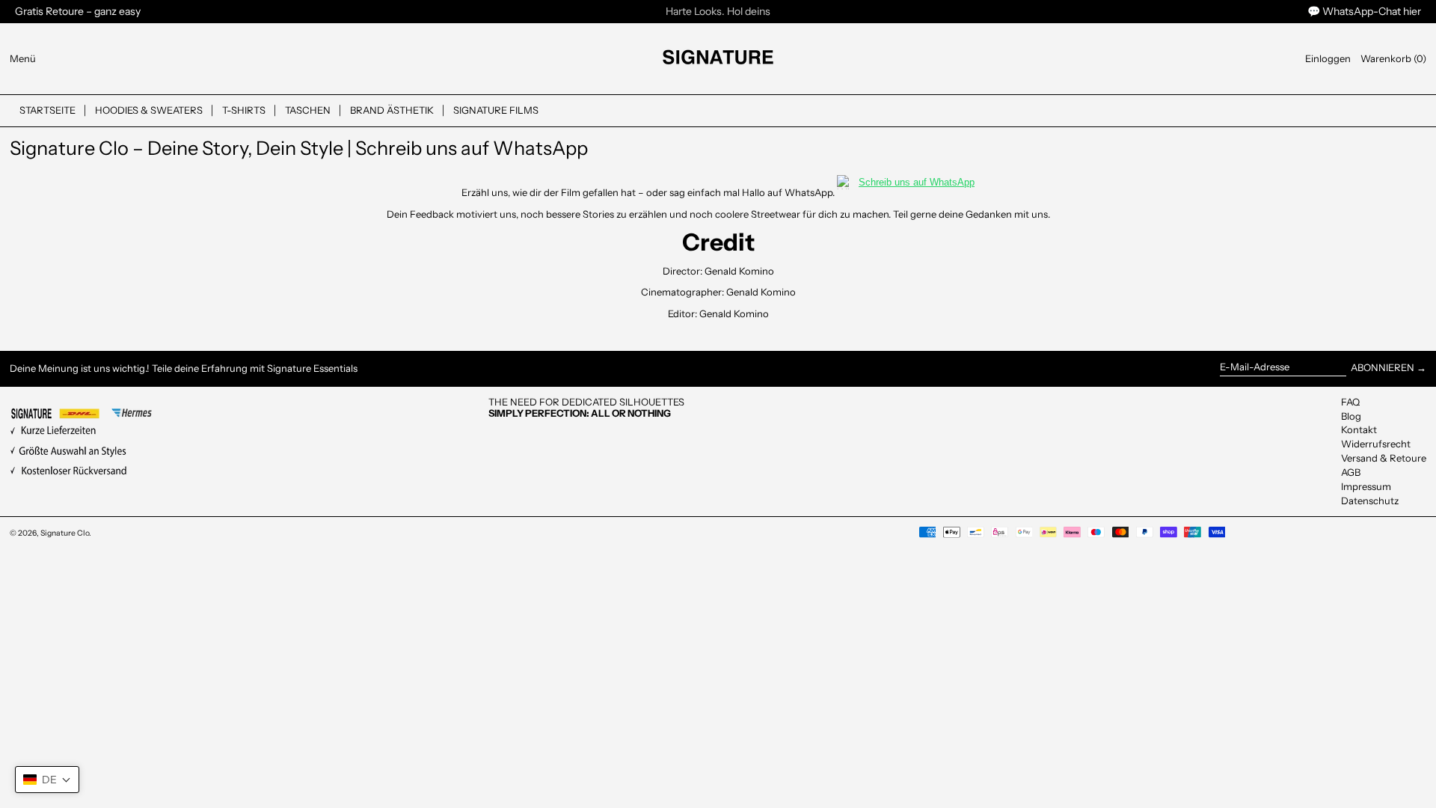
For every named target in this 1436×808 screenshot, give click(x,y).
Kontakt (1359, 429)
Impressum (1366, 486)
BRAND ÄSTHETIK (392, 110)
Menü (23, 58)
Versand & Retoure (1383, 458)
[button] (1393, 59)
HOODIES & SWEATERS (149, 110)
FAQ (1350, 402)
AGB (1350, 472)
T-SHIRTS (244, 110)
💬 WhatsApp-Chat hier (1364, 11)
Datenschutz (1370, 500)
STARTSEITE (47, 110)
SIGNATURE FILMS (495, 110)
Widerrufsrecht (1376, 444)
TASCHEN (308, 110)
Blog (1351, 416)
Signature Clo (64, 533)
